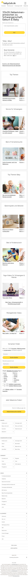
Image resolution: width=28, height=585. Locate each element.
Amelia (15, 376)
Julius (5, 375)
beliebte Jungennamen (15, 384)
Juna (15, 381)
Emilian (6, 376)
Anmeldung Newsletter (14, 557)
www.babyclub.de (15, 564)
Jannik (5, 380)
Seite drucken (14, 545)
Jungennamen (7, 350)
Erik (5, 381)
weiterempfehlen (14, 548)
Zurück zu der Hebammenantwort (11, 64)
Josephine (16, 380)
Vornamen (14, 348)
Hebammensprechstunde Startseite (11, 65)
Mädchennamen (21, 348)
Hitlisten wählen (9, 389)
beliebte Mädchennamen (15, 385)
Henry (5, 378)
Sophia (15, 375)
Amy (15, 378)
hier (14, 55)
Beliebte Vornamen (12, 371)
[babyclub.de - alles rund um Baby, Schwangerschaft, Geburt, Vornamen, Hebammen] (8, 3)
